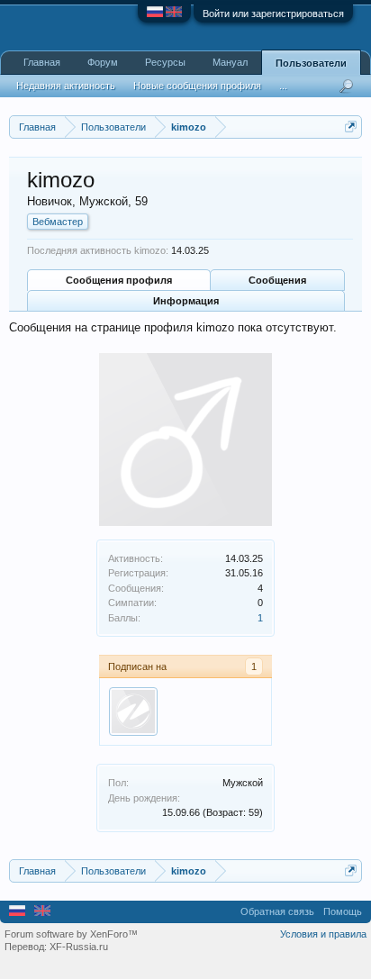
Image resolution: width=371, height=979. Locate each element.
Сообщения (277, 280)
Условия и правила (323, 934)
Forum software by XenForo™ (71, 934)
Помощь (342, 911)
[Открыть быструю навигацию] (351, 126)
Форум (102, 62)
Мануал (230, 62)
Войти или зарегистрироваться (273, 13)
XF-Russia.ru (79, 946)
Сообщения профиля (119, 280)
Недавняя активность (65, 85)
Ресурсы (165, 62)
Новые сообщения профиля (197, 85)
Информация (186, 300)
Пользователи (311, 63)
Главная (41, 62)
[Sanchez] (133, 711)
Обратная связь (277, 911)
